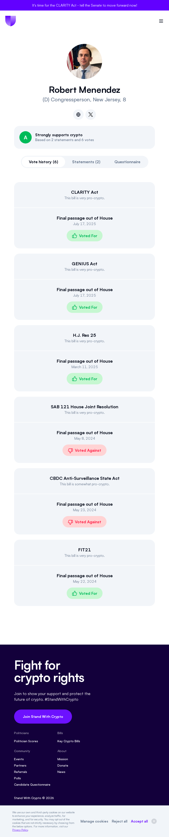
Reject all (119, 821)
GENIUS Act (84, 263)
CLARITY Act (84, 192)
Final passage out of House (85, 218)
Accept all (139, 821)
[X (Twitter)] (90, 114)
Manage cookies (94, 821)
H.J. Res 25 (84, 335)
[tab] (43, 162)
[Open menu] (161, 21)
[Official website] (78, 114)
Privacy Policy (20, 830)
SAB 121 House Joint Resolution (84, 406)
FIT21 (84, 549)
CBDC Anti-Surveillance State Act (84, 478)
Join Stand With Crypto (43, 716)
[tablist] (84, 162)
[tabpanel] (84, 394)
